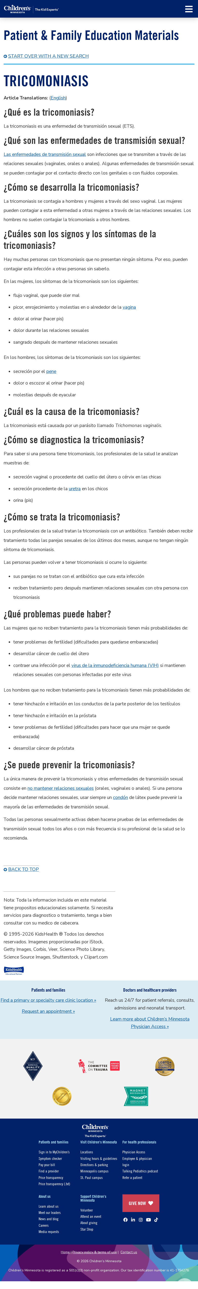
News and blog (48, 1218)
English (58, 98)
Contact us (128, 1252)
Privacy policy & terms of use (94, 1252)
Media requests (49, 1231)
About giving (88, 1222)
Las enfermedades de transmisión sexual (45, 154)
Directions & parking (94, 1164)
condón (120, 797)
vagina (129, 307)
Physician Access (133, 1151)
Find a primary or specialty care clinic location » (48, 1000)
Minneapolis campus (94, 1171)
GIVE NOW (137, 1203)
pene (51, 371)
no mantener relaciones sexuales (61, 788)
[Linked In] (133, 1220)
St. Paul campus (91, 1177)
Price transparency (51, 1177)
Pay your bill (47, 1164)
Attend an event (90, 1216)
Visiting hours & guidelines (98, 1158)
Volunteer (86, 1210)
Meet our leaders (50, 1212)
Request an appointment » (48, 1011)
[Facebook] (125, 1220)
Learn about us (48, 1206)
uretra (75, 489)
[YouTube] (148, 1220)
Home (65, 1252)
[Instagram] (141, 1220)
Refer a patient (132, 1177)
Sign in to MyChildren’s (54, 1151)
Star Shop (86, 1229)
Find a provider (49, 1171)
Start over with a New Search (48, 56)
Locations (86, 1151)
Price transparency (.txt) (54, 1183)
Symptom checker (50, 1158)
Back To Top (23, 869)
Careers (44, 1225)
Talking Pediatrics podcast (140, 1171)
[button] (189, 9)
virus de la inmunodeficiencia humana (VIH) (115, 665)
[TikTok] (156, 1220)
